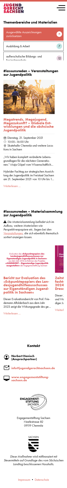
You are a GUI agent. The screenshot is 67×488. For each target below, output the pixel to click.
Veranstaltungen (13, 233)
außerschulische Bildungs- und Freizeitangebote (33, 58)
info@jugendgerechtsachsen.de (33, 368)
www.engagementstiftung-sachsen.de (30, 378)
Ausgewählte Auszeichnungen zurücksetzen (23, 34)
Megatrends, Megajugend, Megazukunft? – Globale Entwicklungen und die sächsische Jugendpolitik (28, 124)
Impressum (24, 480)
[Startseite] (13, 12)
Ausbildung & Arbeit (33, 46)
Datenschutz (42, 480)
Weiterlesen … (12, 186)
